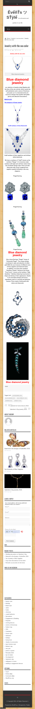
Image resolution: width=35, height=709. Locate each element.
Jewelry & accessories (17, 38)
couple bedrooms (10, 614)
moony (10, 49)
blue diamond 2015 (10, 398)
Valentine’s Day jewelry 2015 (18, 408)
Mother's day (9, 646)
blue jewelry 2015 (22, 398)
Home (8, 38)
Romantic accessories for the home (15, 562)
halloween (8, 635)
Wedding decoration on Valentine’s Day (16, 554)
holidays (8, 637)
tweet (6, 386)
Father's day (9, 627)
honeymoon (9, 640)
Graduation (8, 631)
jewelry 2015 (17, 400)
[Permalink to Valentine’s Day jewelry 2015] (17, 487)
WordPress (15, 705)
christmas (8, 612)
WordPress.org (10, 678)
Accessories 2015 (17, 395)
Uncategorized (9, 657)
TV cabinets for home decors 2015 (18, 405)
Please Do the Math (10, 529)
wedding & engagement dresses (14, 663)
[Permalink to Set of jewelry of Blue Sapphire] (17, 467)
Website (7, 517)
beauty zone (9, 601)
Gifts (7, 629)
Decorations (9, 616)
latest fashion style (11, 644)
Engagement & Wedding (12, 618)
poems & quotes (10, 650)
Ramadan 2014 (10, 652)
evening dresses (10, 622)
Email (6, 512)
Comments (10, 676)
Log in (7, 671)
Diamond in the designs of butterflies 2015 (17, 448)
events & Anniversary (11, 625)
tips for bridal (9, 655)
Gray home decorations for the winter (16, 560)
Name (6, 506)
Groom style (9, 633)
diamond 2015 (8, 400)
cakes (7, 607)
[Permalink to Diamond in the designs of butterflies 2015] (17, 446)
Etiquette (8, 620)
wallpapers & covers (11, 661)
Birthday (8, 603)
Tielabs (28, 705)
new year (8, 648)
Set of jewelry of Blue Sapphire (13, 469)
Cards (7, 610)
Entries (9, 674)
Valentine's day (10, 659)
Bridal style (9, 605)
